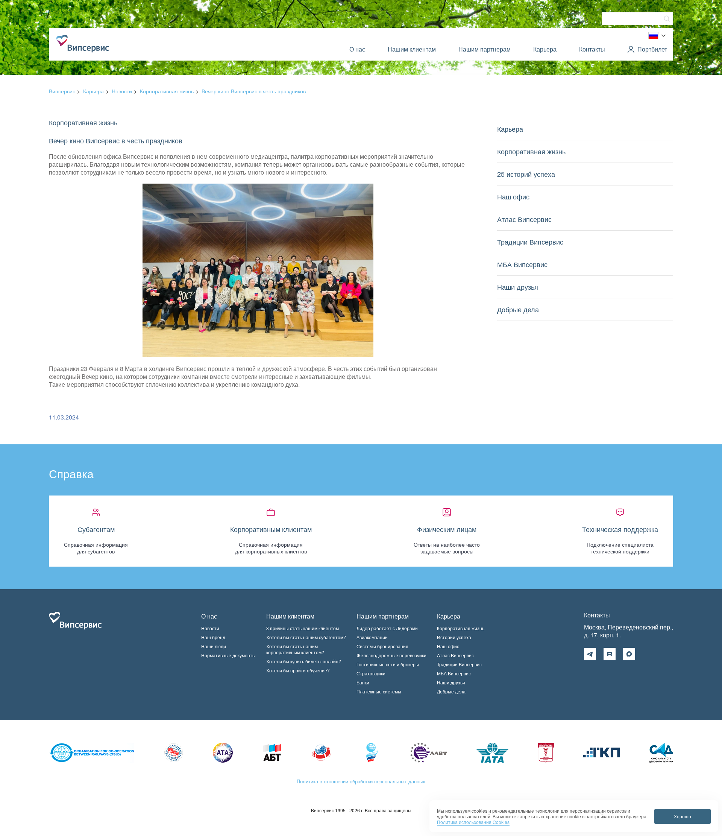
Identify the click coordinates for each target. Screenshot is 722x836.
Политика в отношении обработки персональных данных (361, 781)
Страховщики (370, 673)
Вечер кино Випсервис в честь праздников (254, 91)
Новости (122, 91)
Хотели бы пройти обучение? (298, 670)
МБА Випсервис (522, 264)
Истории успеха (454, 637)
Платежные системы (378, 691)
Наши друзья (517, 287)
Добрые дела (518, 309)
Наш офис (513, 196)
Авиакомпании (372, 637)
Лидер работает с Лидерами (387, 628)
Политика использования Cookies (473, 822)
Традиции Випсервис (530, 241)
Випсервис (62, 91)
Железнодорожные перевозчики (391, 655)
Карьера (545, 49)
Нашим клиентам (412, 49)
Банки (362, 682)
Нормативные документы (228, 655)
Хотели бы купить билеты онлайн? (303, 661)
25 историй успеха (526, 174)
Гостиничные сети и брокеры (387, 664)
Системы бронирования (382, 646)
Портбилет (652, 49)
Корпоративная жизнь (167, 91)
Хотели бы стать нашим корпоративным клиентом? (295, 649)
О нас (357, 49)
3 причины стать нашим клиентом (302, 628)
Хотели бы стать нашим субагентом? (306, 637)
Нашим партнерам (484, 49)
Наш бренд (213, 637)
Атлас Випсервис (524, 219)
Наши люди (213, 646)
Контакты (592, 49)
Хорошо (682, 816)
